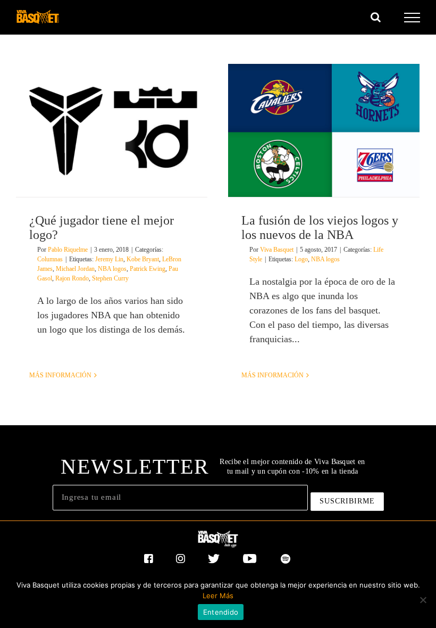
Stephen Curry (110, 278)
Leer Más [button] (218, 595)
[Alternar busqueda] (376, 17)
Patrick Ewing (147, 268)
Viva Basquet (277, 249)
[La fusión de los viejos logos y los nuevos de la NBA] (324, 130)
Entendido (220, 612)
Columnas (50, 259)
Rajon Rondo (72, 278)
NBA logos (112, 268)
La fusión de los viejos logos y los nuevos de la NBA (319, 227)
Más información (60, 375)
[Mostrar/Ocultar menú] (412, 17)
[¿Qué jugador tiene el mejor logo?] (111, 130)
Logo (301, 259)
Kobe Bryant (143, 259)
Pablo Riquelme (68, 249)
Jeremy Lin (109, 259)
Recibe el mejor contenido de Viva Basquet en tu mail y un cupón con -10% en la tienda (292, 466)
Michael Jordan (75, 268)
